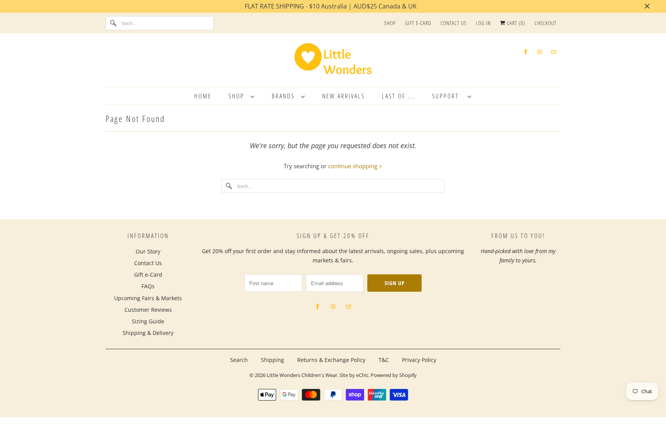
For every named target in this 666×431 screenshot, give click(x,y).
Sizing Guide (148, 321)
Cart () (515, 23)
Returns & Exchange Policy (331, 359)
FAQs (148, 286)
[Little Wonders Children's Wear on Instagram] (540, 52)
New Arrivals (343, 96)
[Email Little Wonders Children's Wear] (553, 52)
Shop (390, 23)
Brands (284, 96)
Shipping (272, 359)
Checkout (546, 23)
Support (448, 96)
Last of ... (398, 96)
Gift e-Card (418, 23)
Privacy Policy (419, 359)
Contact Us (454, 23)
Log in (483, 23)
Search (239, 359)
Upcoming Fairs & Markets (148, 298)
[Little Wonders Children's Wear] (333, 61)
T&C (383, 359)
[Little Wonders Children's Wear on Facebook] (526, 52)
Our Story (148, 251)
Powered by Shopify (394, 375)
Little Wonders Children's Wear (302, 375)
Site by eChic (354, 375)
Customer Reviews (148, 309)
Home (203, 96)
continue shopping (353, 166)
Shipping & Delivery (148, 332)
